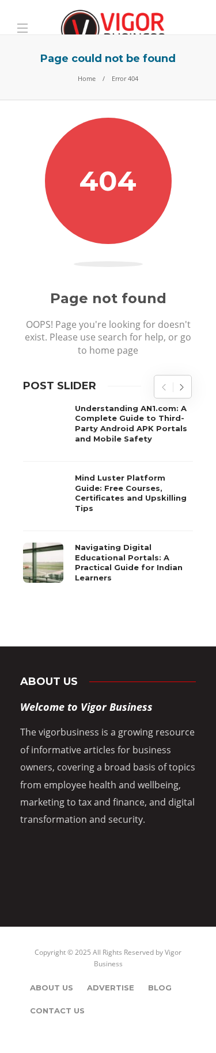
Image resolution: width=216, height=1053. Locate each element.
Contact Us (57, 1010)
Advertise (110, 987)
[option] (108, 496)
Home (87, 78)
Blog (160, 987)
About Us (51, 987)
